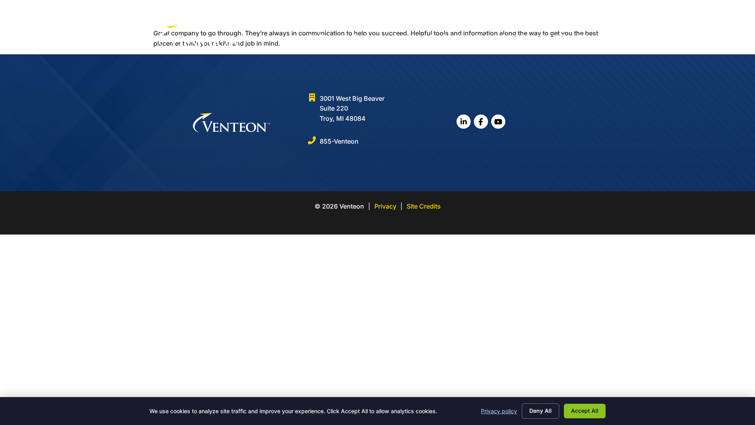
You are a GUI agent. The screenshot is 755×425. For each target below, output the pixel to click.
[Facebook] (581, 9)
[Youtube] (593, 9)
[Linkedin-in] (569, 9)
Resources (535, 36)
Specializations (451, 36)
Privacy (385, 206)
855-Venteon (339, 141)
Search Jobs (410, 36)
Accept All (584, 410)
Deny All (540, 410)
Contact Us (576, 36)
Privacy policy (499, 411)
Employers (367, 36)
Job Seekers (324, 36)
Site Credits (424, 206)
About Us (496, 36)
